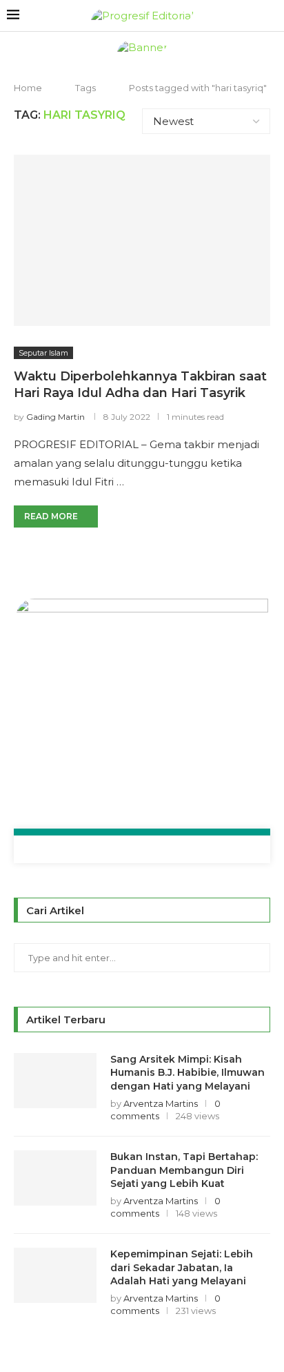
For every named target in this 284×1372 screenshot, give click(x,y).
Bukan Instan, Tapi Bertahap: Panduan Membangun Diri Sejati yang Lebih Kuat (184, 1170)
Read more (51, 516)
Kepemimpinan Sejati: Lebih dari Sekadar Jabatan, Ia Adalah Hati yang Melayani (181, 1267)
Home (28, 87)
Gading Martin (55, 417)
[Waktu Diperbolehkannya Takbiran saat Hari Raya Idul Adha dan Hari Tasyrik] (142, 240)
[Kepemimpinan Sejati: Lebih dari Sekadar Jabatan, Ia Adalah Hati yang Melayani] (55, 1275)
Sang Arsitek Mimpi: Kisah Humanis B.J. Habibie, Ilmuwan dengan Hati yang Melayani (187, 1072)
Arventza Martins (160, 1103)
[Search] (270, 16)
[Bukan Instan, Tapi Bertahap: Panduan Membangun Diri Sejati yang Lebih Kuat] (55, 1178)
